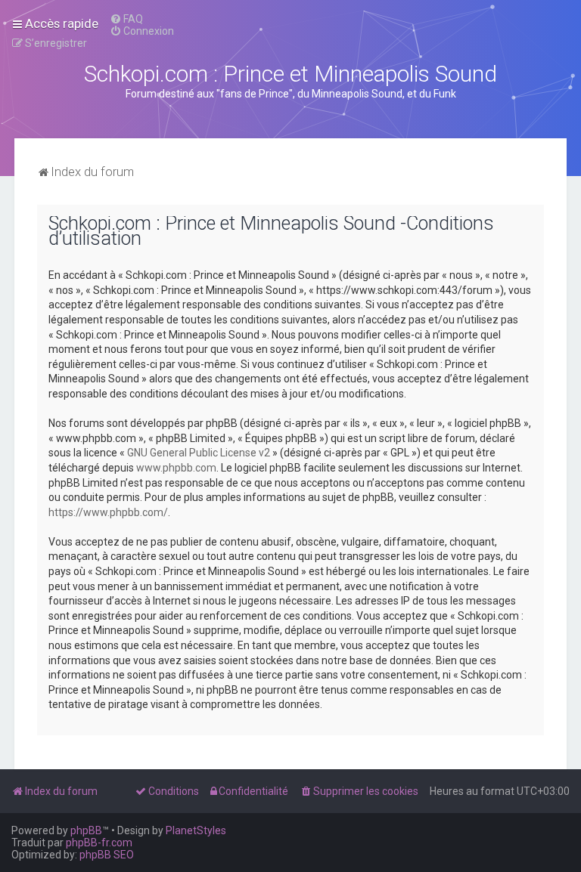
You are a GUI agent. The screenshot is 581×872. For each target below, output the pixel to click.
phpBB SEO (106, 855)
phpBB (86, 830)
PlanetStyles (196, 830)
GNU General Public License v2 (198, 453)
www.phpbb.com (176, 468)
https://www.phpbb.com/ (108, 512)
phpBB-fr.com (99, 842)
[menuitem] (126, 19)
